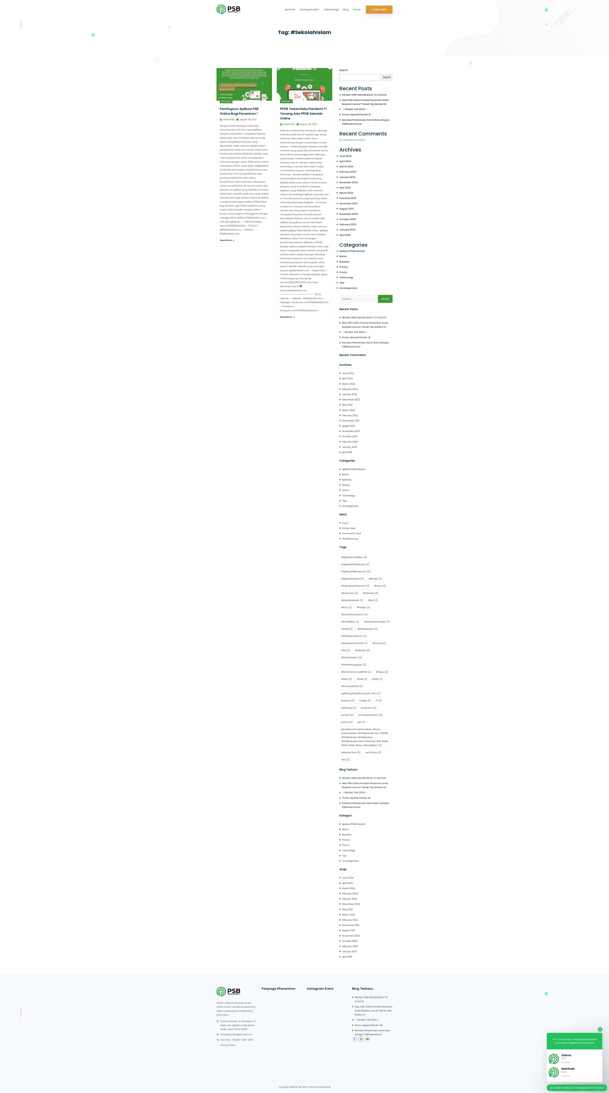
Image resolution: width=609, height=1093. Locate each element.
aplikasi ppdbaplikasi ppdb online (360, 693)
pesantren (369, 707)
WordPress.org (350, 538)
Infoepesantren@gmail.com (236, 1034)
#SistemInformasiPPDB (356, 672)
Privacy (343, 267)
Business (344, 261)
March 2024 (346, 166)
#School (379, 643)
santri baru (373, 752)
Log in (345, 523)
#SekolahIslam (351, 657)
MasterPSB (228, 119)
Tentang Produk (308, 9)
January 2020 (347, 229)
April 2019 (344, 235)
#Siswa (382, 672)
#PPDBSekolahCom (354, 636)
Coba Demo (379, 9)
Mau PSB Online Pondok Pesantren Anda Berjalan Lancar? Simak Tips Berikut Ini (365, 102)
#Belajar (375, 578)
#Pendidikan (350, 621)
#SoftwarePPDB (352, 686)
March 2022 (346, 192)
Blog (345, 9)
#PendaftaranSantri (354, 614)
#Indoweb (370, 593)
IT (379, 700)
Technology (346, 277)
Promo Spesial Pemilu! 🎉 (356, 114)
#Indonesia (349, 593)
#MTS (346, 607)
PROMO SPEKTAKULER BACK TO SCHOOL (364, 94)
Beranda (290, 9)
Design (365, 700)
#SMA (346, 679)
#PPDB (347, 629)
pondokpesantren (370, 715)
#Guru (380, 585)
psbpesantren (351, 752)
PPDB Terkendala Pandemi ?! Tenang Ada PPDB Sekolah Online (303, 114)
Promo (356, 9)
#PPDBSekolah (367, 629)
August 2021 (346, 208)
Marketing (348, 707)
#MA (373, 600)
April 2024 (345, 161)
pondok (347, 715)
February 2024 (347, 171)
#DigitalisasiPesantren (355, 585)
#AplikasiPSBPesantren (355, 571)
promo (347, 722)
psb (361, 722)
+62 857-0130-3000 (242, 1039)
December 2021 (348, 203)
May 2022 (345, 187)
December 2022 (348, 182)
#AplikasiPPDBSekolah (355, 564)
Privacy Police (228, 1045)
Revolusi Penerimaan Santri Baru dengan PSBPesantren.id (365, 121)
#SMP (377, 679)
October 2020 (347, 219)
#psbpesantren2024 (354, 643)
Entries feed (348, 528)
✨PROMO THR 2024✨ (355, 109)
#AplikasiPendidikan (354, 557)
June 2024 (345, 156)
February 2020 (347, 224)
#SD (345, 650)
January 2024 (347, 177)
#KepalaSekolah (352, 600)
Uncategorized (348, 288)
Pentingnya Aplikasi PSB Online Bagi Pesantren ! (239, 111)
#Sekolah (362, 650)
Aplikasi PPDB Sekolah (352, 251)
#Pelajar (363, 607)
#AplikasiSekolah (352, 578)
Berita (343, 256)
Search (343, 70)
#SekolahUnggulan (353, 664)
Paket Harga (331, 9)
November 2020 (348, 214)
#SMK (362, 679)
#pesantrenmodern (377, 621)
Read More (226, 240)
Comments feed (351, 533)
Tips (341, 282)
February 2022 (347, 198)
